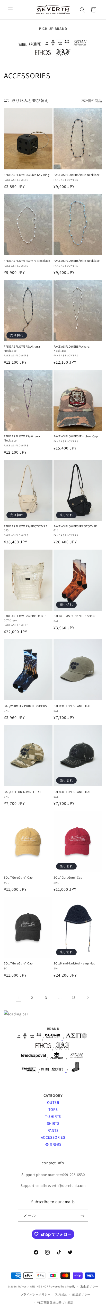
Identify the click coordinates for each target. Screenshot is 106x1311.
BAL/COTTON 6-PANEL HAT (72, 706)
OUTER (53, 1102)
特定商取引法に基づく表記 (55, 1302)
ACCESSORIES (53, 1137)
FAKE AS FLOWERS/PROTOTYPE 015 (25, 528)
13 (74, 997)
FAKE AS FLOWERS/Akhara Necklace (22, 348)
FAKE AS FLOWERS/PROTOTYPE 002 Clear (25, 618)
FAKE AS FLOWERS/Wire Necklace (77, 175)
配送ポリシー (81, 1294)
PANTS (53, 1130)
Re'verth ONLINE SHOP (33, 1286)
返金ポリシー (89, 1286)
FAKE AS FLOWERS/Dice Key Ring (26, 175)
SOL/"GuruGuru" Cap (18, 877)
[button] (10, 10)
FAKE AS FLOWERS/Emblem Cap (76, 436)
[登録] (82, 1216)
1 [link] (18, 997)
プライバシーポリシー (36, 1294)
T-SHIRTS (53, 1116)
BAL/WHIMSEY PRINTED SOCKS (75, 616)
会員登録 (53, 1144)
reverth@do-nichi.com (65, 1185)
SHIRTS (53, 1123)
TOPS (53, 1109)
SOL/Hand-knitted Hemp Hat (74, 963)
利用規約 (61, 1294)
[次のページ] (87, 997)
